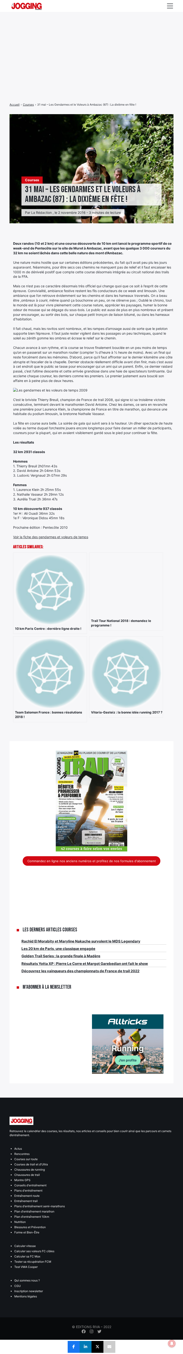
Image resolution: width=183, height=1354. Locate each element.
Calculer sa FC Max (27, 1256)
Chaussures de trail (27, 1175)
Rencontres (22, 1154)
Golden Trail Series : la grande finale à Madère (60, 956)
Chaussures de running (29, 1169)
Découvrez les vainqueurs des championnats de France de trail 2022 (80, 971)
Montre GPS (22, 1180)
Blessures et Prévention (30, 1227)
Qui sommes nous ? (27, 1280)
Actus (18, 1148)
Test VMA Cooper (26, 1267)
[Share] (74, 1347)
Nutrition (20, 1222)
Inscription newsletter (28, 1291)
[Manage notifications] (172, 1343)
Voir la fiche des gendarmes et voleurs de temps (50, 537)
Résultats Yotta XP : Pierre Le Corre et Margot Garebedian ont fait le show (84, 963)
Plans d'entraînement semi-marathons (39, 1206)
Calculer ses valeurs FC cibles (34, 1251)
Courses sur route (26, 1159)
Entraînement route (27, 1196)
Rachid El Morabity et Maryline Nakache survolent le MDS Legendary (80, 941)
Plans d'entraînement (28, 1190)
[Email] (109, 1347)
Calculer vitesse (25, 1246)
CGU (17, 1286)
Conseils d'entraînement (30, 1185)
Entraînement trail (26, 1201)
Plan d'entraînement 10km (31, 1216)
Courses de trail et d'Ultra (31, 1164)
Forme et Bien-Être (26, 1232)
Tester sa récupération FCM (32, 1261)
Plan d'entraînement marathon (34, 1211)
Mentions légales (25, 1296)
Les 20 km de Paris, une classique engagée (58, 948)
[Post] (97, 1347)
